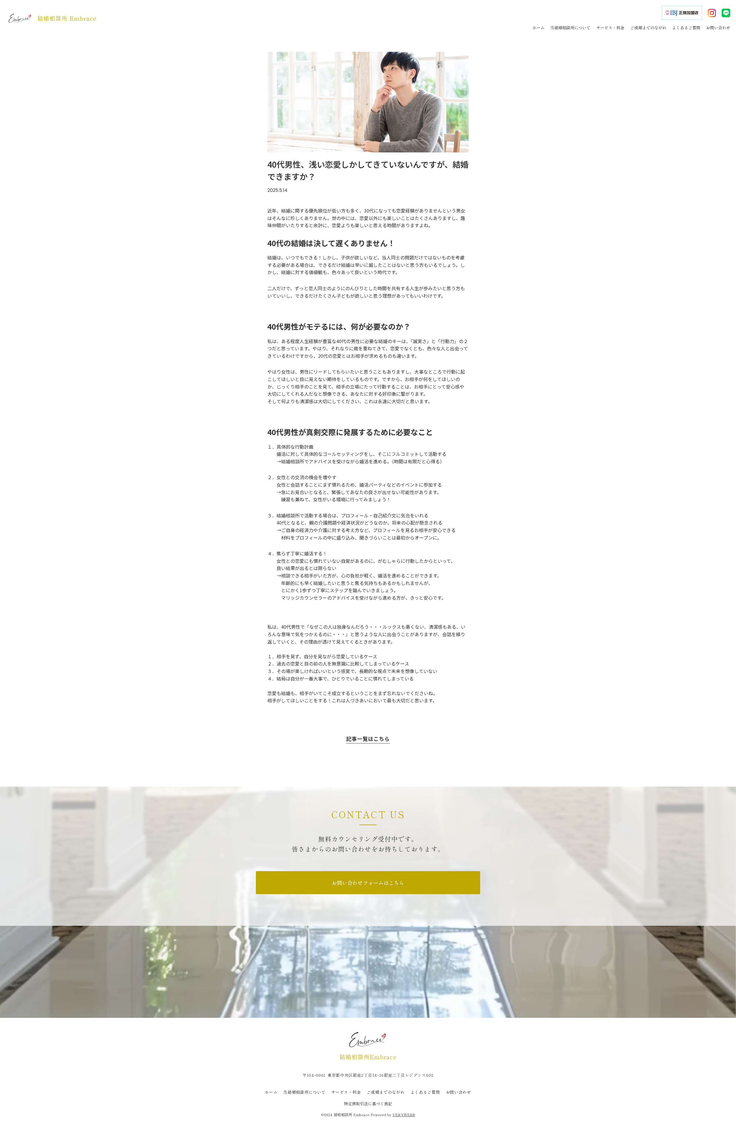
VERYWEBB (403, 1114)
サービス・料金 (346, 1092)
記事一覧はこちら (368, 739)
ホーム (271, 1092)
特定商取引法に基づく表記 (368, 1103)
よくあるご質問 (425, 1092)
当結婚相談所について (304, 1092)
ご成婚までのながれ (386, 1092)
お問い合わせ (458, 1092)
